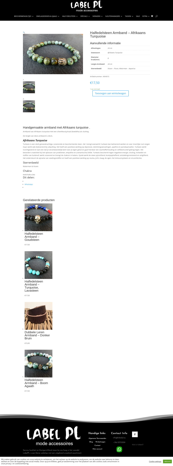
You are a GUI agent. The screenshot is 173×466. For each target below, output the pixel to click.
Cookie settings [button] (155, 461)
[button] (24, 32)
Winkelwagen (100, 442)
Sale (138, 16)
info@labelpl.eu (119, 438)
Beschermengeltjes (22, 16)
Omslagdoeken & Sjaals (46, 16)
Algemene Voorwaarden (97, 438)
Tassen (128, 16)
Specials (84, 16)
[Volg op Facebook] (135, 434)
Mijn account (97, 449)
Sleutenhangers (112, 16)
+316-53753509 (119, 442)
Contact (97, 445)
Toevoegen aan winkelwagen (110, 93)
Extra (144, 16)
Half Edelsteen (68, 16)
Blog (91, 442)
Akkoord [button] (167, 461)
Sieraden (96, 16)
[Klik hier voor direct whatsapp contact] (119, 452)
